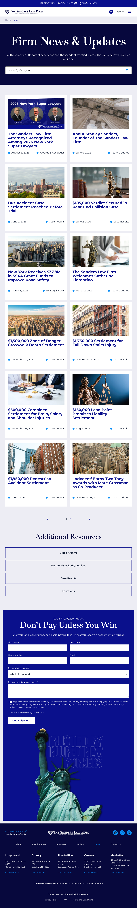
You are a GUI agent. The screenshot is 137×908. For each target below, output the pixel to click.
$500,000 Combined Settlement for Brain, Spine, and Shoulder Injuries (35, 414)
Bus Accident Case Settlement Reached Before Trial (35, 207)
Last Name (75, 642)
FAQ (65, 900)
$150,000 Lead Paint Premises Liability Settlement (92, 414)
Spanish (121, 11)
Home (8, 20)
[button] (129, 11)
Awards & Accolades (52, 152)
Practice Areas (39, 844)
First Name (14, 642)
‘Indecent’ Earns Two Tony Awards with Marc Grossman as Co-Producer (101, 482)
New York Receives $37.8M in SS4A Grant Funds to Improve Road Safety (34, 276)
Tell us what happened (19, 668)
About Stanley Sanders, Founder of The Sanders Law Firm (100, 138)
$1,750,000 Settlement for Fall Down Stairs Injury (98, 343)
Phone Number (16, 655)
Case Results (56, 221)
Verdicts (80, 844)
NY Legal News (55, 290)
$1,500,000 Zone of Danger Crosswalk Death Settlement (36, 343)
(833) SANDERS (85, 3)
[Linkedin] (129, 832)
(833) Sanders (15, 833)
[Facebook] (115, 832)
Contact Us (116, 844)
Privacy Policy (50, 900)
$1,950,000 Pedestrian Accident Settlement (29, 480)
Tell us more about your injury (23, 682)
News (97, 844)
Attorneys (61, 844)
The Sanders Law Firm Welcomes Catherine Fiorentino (94, 276)
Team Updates (120, 152)
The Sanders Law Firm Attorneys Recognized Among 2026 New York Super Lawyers (30, 140)
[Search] (111, 12)
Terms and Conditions (82, 900)
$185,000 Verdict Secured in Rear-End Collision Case (100, 205)
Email (73, 655)
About (19, 844)
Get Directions (12, 872)
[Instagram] (122, 832)
